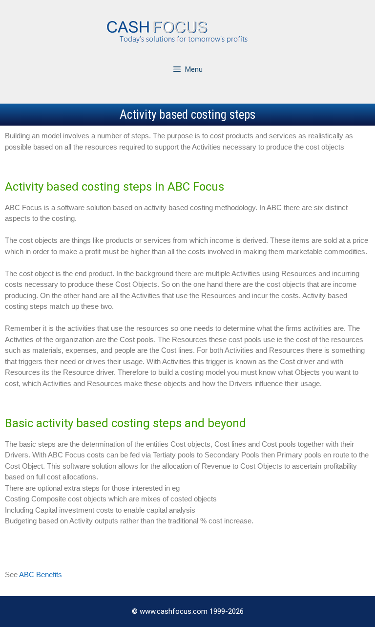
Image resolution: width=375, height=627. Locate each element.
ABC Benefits (40, 574)
